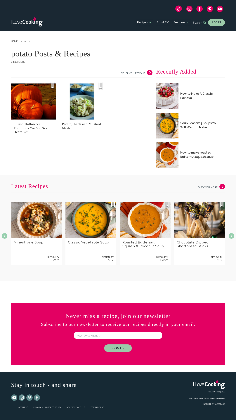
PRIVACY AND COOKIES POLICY (47, 407)
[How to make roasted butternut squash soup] (167, 155)
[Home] (27, 22)
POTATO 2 (25, 41)
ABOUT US (23, 407)
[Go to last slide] (4, 236)
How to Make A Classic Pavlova (196, 96)
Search (197, 22)
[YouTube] (220, 10)
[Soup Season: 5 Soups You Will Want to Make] (167, 125)
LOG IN (216, 22)
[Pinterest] (210, 10)
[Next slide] (231, 236)
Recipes (142, 22)
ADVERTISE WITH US (76, 407)
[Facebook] (200, 10)
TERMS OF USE (97, 407)
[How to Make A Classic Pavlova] (167, 96)
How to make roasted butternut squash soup (197, 155)
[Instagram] (189, 10)
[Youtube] (14, 397)
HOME (14, 41)
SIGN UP (118, 348)
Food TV (163, 22)
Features (179, 22)
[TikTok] (178, 10)
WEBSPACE (220, 404)
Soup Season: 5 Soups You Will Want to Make (199, 125)
